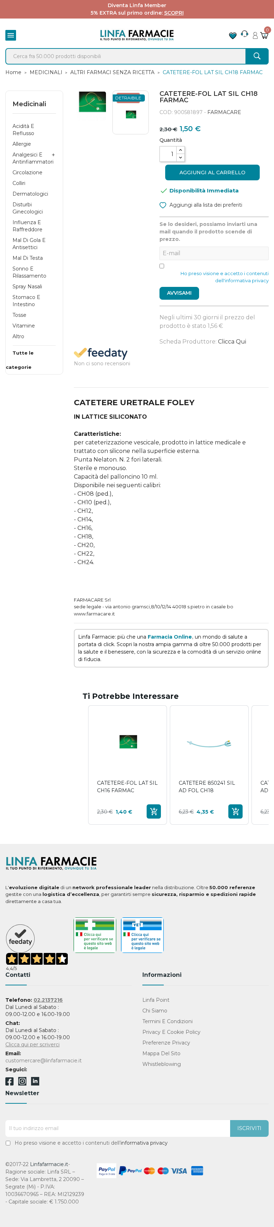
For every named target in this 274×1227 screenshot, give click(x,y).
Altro (18, 336)
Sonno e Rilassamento (29, 272)
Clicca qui (232, 341)
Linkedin (35, 1083)
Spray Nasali (27, 286)
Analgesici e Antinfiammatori (33, 158)
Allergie (21, 144)
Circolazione (27, 172)
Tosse (19, 315)
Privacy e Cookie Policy (171, 1032)
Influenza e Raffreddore (27, 226)
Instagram (22, 1083)
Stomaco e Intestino (26, 301)
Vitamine (23, 326)
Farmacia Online (170, 637)
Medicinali (29, 104)
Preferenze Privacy (166, 1043)
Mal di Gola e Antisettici (29, 244)
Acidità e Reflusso (23, 129)
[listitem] (127, 765)
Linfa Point (155, 1000)
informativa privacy (144, 1143)
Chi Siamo (154, 1010)
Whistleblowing (161, 1064)
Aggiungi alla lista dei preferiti (205, 205)
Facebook (9, 1082)
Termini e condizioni (167, 1021)
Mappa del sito (161, 1053)
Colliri (18, 183)
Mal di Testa (27, 258)
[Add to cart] (154, 811)
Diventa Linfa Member (137, 5)
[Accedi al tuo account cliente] (255, 33)
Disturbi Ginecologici (27, 208)
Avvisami (179, 293)
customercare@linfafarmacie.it (43, 1060)
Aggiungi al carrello (212, 172)
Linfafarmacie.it (49, 1164)
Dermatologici (30, 194)
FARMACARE (224, 112)
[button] (81, 765)
